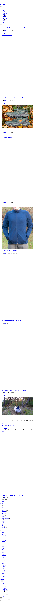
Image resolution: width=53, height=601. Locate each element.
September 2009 (4, 565)
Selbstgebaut (3, 522)
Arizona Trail (3, 506)
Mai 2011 (3, 550)
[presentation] (27, 65)
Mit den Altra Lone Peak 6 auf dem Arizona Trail (12, 97)
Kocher (3, 516)
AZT (2, 508)
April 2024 (3, 537)
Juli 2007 (3, 573)
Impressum (3, 576)
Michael (5, 30)
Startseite (3, 583)
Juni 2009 (3, 567)
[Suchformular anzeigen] (1, 6)
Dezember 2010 (4, 554)
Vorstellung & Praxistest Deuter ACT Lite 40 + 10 (12, 495)
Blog (2, 509)
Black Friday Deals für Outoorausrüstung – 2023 (12, 199)
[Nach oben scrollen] (0, 581)
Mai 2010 (3, 559)
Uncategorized (3, 527)
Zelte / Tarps (5, 13)
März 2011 (3, 552)
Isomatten (4, 17)
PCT (2, 519)
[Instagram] (0, 5)
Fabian (4, 392)
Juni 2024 (3, 536)
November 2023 (4, 540)
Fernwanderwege (4, 9)
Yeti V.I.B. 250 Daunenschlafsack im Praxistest (11, 320)
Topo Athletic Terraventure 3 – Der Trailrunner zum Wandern (15, 129)
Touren (3, 8)
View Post (3, 33)
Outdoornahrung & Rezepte (5, 518)
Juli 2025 (3, 532)
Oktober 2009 (3, 564)
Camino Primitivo (4, 510)
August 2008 (3, 570)
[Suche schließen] (1, 598)
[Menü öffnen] (1, 24)
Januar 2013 (3, 544)
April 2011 (3, 551)
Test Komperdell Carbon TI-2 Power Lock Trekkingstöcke (14, 390)
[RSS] (4, 5)
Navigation (3, 517)
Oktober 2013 (3, 543)
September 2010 (4, 556)
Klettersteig (3, 515)
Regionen (3, 10)
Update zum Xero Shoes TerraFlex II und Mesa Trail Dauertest (15, 27)
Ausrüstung (3, 507)
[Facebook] (3, 5)
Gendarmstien (3, 512)
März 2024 (3, 538)
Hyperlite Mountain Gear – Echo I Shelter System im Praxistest (15, 416)
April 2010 (3, 560)
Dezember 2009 (4, 563)
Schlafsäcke (3, 521)
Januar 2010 (3, 562)
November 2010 (4, 555)
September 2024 (4, 535)
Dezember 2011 (4, 546)
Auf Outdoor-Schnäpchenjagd (8, 425)
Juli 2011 (3, 549)
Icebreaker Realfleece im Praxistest (9, 250)
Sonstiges (4, 12)
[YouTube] (1, 5)
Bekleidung (4, 590)
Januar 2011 (3, 553)
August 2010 (3, 557)
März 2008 (3, 572)
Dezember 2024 (4, 534)
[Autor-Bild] (2, 30)
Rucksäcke (4, 16)
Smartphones (6, 19)
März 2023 (3, 541)
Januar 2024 (3, 539)
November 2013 (4, 542)
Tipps (2, 524)
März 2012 (3, 545)
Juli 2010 (3, 558)
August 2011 (3, 548)
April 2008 (3, 571)
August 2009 (3, 566)
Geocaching (3, 513)
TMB (2, 525)
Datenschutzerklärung (4, 575)
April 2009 (3, 569)
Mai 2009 (3, 568)
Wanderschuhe (7, 15)
